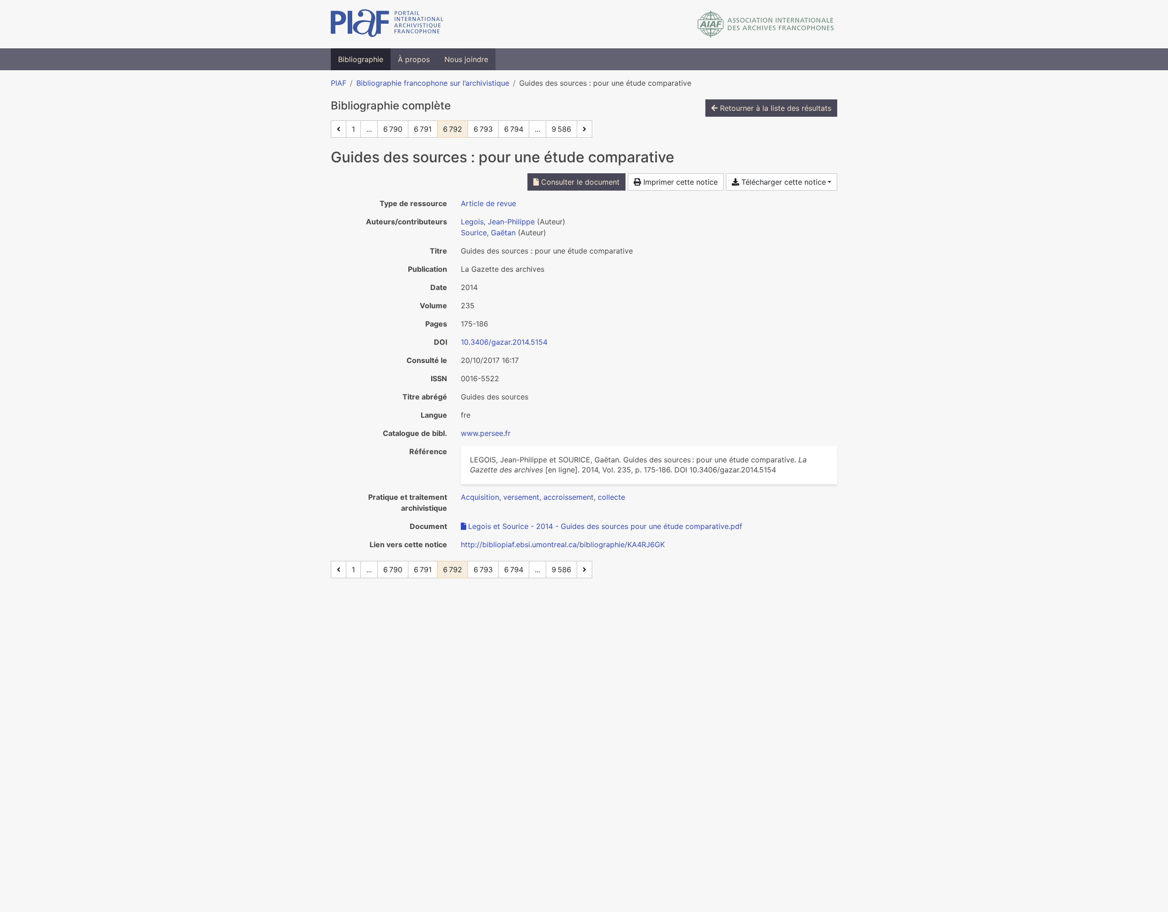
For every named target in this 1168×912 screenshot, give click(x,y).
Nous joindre (466, 59)
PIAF (338, 83)
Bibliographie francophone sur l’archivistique (432, 83)
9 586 (561, 129)
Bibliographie (360, 59)
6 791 (423, 129)
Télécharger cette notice (782, 182)
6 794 (513, 129)
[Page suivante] (584, 129)
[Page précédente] (338, 129)
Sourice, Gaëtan (488, 232)
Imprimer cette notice (679, 182)
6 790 (392, 129)
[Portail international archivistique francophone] (387, 24)
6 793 (483, 129)
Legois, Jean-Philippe (498, 221)
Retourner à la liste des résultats (774, 108)
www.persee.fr (486, 433)
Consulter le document (579, 182)
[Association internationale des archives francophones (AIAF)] (765, 24)
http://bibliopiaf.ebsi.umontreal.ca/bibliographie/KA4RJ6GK (563, 544)
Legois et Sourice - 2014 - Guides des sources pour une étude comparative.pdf (605, 526)
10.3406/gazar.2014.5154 (504, 342)
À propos (414, 59)
